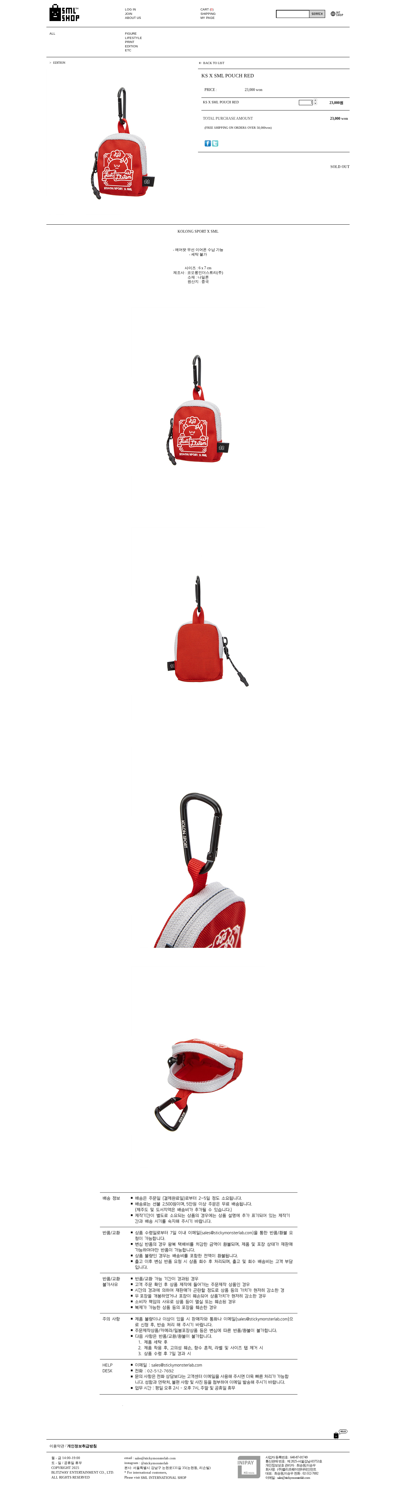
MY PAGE (207, 17)
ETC (128, 50)
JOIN (128, 13)
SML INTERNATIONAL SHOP (163, 1477)
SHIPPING (208, 13)
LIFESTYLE (133, 38)
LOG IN (130, 9)
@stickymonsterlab (154, 1463)
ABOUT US (133, 17)
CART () (206, 9)
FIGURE (131, 33)
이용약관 (57, 1446)
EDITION (131, 46)
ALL (52, 33)
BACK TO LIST (213, 63)
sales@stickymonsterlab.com (155, 1458)
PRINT (129, 42)
